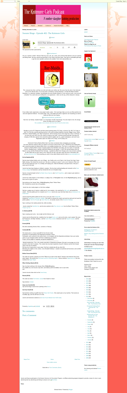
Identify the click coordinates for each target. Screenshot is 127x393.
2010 (87, 353)
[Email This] (47, 306)
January (89, 339)
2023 (87, 281)
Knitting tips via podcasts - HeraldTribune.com (91, 230)
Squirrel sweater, (71, 218)
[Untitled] (52, 37)
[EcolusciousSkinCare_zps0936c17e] (52, 88)
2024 (87, 279)
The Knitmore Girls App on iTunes (92, 46)
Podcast (26, 25)
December (90, 298)
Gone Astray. (43, 272)
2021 (87, 285)
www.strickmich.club (31, 154)
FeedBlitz (92, 221)
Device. (49, 286)
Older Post (77, 359)
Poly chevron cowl (58, 206)
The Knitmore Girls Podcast (91, 39)
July (88, 326)
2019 (87, 289)
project (86, 32)
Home (52, 359)
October (89, 320)
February (89, 337)
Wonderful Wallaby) (68, 199)
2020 (87, 287)
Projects (33, 25)
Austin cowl (55, 217)
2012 (87, 349)
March (89, 335)
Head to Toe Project (58, 25)
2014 (87, 344)
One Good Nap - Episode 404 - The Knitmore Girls (94, 303)
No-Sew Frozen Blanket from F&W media (51, 297)
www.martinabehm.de (74, 154)
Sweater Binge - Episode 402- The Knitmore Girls (93, 311)
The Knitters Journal (38, 278)
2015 (87, 342)
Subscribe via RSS (89, 42)
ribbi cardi (66, 190)
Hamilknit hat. (35, 206)
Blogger (70, 389)
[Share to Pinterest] (53, 306)
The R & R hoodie (34, 199)
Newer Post (27, 359)
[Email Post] (43, 306)
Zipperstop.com (71, 258)
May (88, 331)
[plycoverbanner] (52, 126)
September (90, 322)
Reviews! (40, 25)
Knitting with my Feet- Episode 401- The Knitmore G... (92, 316)
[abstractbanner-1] (52, 53)
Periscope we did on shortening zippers (48, 258)
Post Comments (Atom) (55, 367)
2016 (87, 296)
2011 (87, 351)
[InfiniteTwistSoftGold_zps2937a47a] (51, 117)
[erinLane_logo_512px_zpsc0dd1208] (51, 110)
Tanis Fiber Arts (45, 199)
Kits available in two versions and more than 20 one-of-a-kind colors (52, 123)
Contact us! (48, 25)
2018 (87, 292)
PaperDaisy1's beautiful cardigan (36, 198)
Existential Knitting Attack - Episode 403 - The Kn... (93, 307)
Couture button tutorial (89, 139)
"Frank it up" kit (26, 207)
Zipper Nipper (32, 259)
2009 (87, 355)
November (90, 300)
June (88, 328)
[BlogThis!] (48, 306)
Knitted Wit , (58, 196)
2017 (87, 294)
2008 (87, 358)
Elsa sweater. (25, 220)
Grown (49, 192)
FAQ (67, 25)
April (88, 333)
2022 (87, 283)
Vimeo (89, 141)
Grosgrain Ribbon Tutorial (90, 153)
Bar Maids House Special (45, 173)
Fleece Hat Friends (48, 293)
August (89, 324)
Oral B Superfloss (59, 173)
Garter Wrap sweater (50, 218)
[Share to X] (50, 306)
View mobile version (52, 362)
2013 (87, 347)
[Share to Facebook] (52, 306)
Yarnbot (32, 282)
